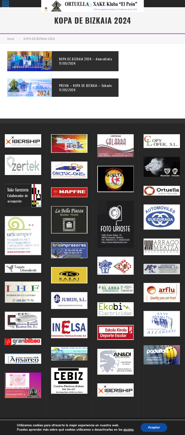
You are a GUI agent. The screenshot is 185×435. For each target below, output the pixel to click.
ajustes (128, 430)
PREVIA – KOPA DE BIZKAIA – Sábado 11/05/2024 (85, 87)
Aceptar (154, 427)
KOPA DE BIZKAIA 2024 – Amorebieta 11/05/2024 (85, 61)
